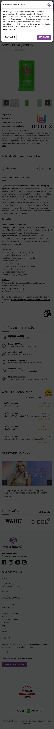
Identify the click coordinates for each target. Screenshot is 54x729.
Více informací (10, 29)
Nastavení (10, 37)
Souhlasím (44, 37)
